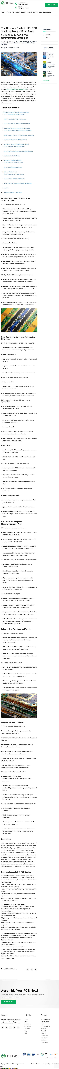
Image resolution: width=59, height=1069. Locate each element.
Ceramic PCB (44, 1035)
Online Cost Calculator (45, 12)
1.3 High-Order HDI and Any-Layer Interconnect (18, 123)
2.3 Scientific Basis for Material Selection (16, 139)
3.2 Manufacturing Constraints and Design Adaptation (19, 151)
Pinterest (10, 1027)
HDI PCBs (43, 1028)
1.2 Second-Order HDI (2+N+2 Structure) (16, 119)
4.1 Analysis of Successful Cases (14, 162)
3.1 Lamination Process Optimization (15, 146)
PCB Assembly (16, 12)
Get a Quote (51, 5)
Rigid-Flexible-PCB (46, 1019)
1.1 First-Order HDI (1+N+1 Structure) (15, 114)
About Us (29, 12)
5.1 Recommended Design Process (15, 174)
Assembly (27, 1028)
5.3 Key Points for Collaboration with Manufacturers (19, 183)
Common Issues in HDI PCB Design (13, 192)
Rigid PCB (43, 1033)
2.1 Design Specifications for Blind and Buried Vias (19, 130)
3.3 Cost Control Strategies (13, 155)
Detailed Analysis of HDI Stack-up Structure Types (16, 112)
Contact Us (8, 1002)
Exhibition (47, 34)
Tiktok (18, 1027)
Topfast (7, 3)
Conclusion (6, 188)
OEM (25, 1033)
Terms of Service (35, 1064)
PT (5, 1068)
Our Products (27, 1024)
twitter (35, 969)
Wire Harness (44, 1037)
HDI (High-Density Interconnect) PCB (16, 89)
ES (17, 1068)
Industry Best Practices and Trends (12, 160)
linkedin (31, 969)
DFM (19, 524)
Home (2, 12)
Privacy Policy (46, 1064)
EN (2, 1067)
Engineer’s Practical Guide (10, 172)
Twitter (6, 1027)
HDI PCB (7, 969)
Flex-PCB (43, 1031)
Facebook (2, 1027)
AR (8, 1068)
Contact (35, 12)
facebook (27, 969)
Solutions (8, 12)
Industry (23, 12)
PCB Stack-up (12, 969)
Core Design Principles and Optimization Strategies (17, 128)
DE (11, 1068)
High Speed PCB (45, 1026)
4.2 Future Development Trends (14, 167)
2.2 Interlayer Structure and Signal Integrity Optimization (20, 135)
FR (14, 1068)
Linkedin (14, 1027)
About (25, 1021)
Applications (27, 1026)
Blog (7, 41)
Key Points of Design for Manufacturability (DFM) (16, 144)
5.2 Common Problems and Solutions (15, 178)
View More (46, 80)
